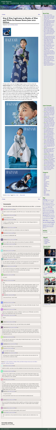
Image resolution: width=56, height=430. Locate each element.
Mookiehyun (46, 241)
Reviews (52, 3)
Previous (3, 14)
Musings (45, 188)
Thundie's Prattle (47, 242)
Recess (45, 192)
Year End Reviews (47, 195)
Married (44, 215)
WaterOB (45, 243)
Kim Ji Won (16, 195)
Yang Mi (47, 225)
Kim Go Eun (48, 205)
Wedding (44, 225)
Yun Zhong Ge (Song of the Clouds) (49, 274)
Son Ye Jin (49, 224)
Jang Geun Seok (48, 203)
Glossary (27, 3)
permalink (23, 195)
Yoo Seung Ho (50, 226)
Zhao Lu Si (44, 227)
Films (45, 180)
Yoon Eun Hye (45, 226)
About (7, 3)
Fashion (8, 195)
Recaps (45, 191)
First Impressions (46, 181)
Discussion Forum (47, 176)
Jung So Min (45, 205)
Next (39, 14)
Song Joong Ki (51, 222)
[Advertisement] (49, 85)
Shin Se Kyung (50, 220)
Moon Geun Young (50, 215)
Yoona (52, 225)
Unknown (5, 315)
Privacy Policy (38, 3)
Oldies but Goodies (47, 190)
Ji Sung (51, 204)
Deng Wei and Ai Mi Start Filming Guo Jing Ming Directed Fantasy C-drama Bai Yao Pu (49, 64)
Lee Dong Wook (47, 210)
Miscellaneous (46, 186)
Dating (45, 200)
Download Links (46, 177)
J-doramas (45, 182)
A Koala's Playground (6, 1)
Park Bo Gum (48, 216)
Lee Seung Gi (47, 213)
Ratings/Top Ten (45, 3)
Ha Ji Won (46, 201)
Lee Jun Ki (47, 212)
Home (4, 3)
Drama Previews (46, 178)
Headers (32, 3)
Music (45, 187)
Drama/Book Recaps (14, 3)
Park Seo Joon (48, 218)
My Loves (45, 189)
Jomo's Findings (47, 240)
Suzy (52, 224)
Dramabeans (46, 239)
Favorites (22, 3)
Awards (45, 173)
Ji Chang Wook (47, 204)
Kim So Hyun (45, 207)
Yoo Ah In (50, 225)
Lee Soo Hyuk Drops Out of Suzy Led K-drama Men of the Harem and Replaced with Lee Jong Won (49, 37)
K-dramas (45, 185)
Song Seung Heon (45, 224)
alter (4, 371)
